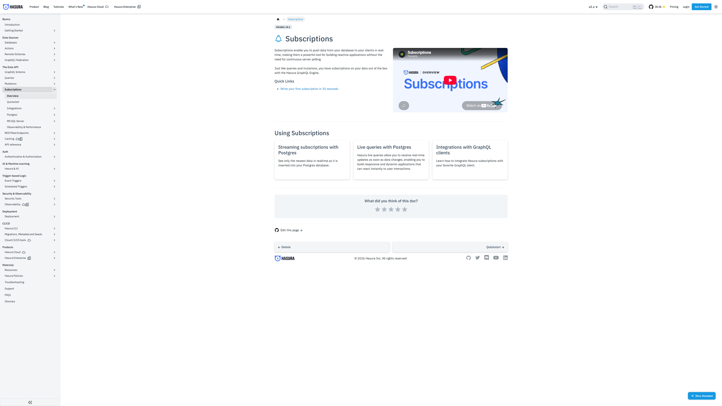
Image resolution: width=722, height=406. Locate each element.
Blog (46, 6)
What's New (75, 6)
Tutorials (58, 6)
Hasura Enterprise (125, 6)
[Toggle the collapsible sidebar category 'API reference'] (54, 145)
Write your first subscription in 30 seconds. (310, 89)
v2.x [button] (592, 7)
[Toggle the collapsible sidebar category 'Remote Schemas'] (54, 54)
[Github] (468, 259)
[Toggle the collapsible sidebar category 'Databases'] (54, 42)
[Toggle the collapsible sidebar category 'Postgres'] (54, 115)
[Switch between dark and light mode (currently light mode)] (716, 7)
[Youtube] (496, 258)
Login (686, 6)
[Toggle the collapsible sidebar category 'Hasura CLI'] (54, 228)
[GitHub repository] (657, 7)
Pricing (674, 6)
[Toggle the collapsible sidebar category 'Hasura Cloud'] (54, 252)
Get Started (701, 6)
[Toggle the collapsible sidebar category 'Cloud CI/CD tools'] (54, 240)
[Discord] (486, 259)
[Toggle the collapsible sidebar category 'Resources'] (54, 270)
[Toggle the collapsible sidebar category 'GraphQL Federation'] (54, 60)
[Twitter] (477, 258)
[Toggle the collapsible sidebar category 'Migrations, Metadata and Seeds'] (54, 234)
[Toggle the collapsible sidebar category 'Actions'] (54, 48)
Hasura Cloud (95, 6)
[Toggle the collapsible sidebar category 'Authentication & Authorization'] (54, 157)
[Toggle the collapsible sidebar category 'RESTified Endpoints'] (54, 133)
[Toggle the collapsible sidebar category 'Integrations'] (54, 108)
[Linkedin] (505, 259)
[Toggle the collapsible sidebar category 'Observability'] (54, 204)
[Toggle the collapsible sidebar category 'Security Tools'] (54, 198)
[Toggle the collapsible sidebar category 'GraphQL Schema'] (54, 72)
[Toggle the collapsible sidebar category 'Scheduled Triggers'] (54, 186)
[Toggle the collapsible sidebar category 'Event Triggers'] (54, 181)
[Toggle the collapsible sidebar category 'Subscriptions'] (54, 89)
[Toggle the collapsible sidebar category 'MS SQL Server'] (54, 121)
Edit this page (290, 230)
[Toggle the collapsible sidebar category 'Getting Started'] (54, 30)
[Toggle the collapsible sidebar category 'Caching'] (54, 139)
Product (34, 6)
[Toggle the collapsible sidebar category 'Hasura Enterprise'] (54, 258)
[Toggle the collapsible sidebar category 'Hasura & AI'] (54, 169)
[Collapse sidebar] (30, 402)
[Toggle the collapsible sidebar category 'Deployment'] (54, 216)
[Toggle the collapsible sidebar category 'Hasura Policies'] (54, 276)
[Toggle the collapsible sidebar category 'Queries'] (54, 78)
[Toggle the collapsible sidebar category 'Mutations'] (54, 84)
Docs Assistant (702, 397)
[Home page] (278, 19)
